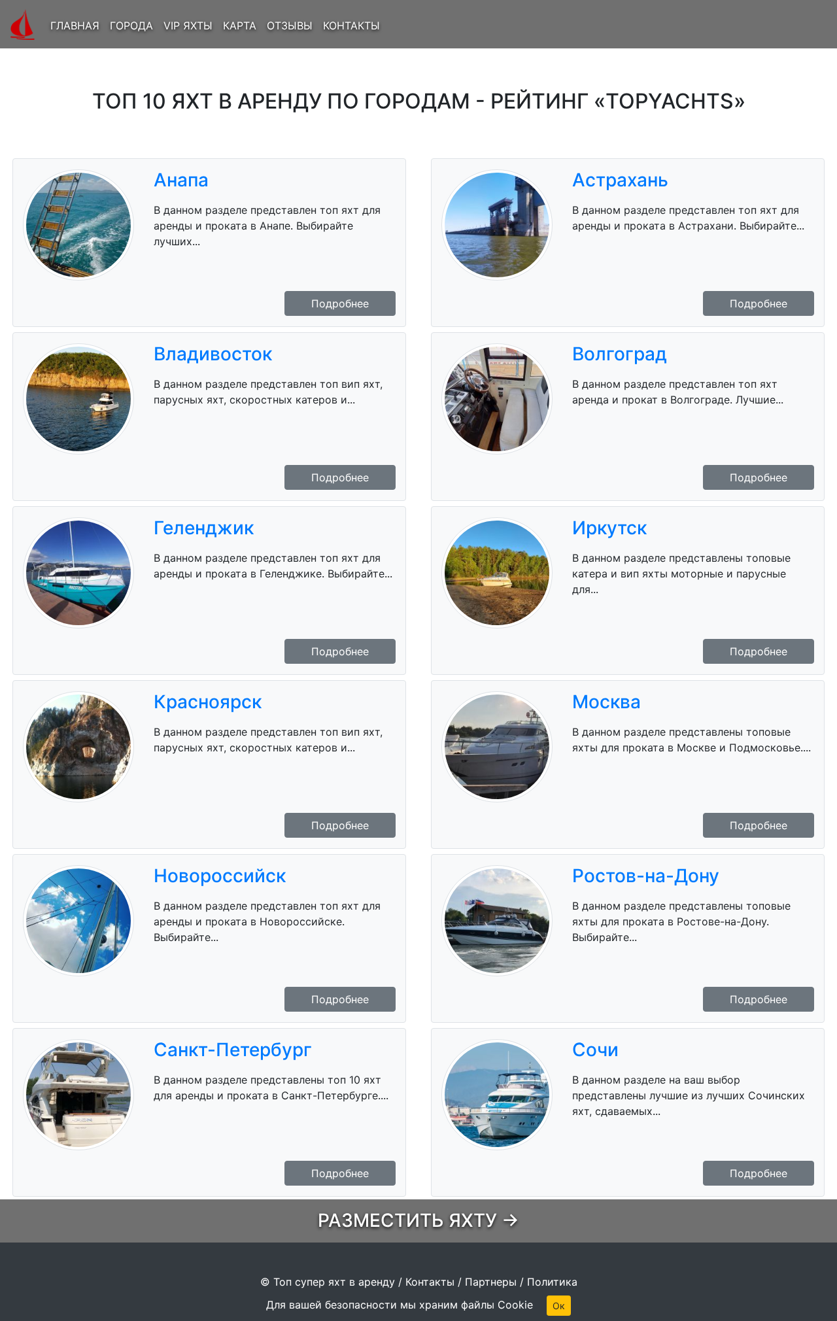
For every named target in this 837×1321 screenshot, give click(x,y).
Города (131, 25)
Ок (559, 1305)
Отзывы (290, 25)
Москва (606, 702)
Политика (552, 1281)
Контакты (351, 25)
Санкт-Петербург (233, 1049)
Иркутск (609, 528)
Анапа (181, 180)
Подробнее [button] (340, 303)
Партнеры (491, 1281)
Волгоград (619, 354)
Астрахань (620, 180)
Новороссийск (220, 876)
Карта (239, 25)
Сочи (595, 1049)
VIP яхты (188, 25)
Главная (74, 25)
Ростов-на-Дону (645, 876)
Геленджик (204, 528)
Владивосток (213, 354)
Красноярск (208, 702)
